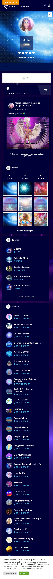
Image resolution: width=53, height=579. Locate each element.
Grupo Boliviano (21, 427)
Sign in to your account (17, 93)
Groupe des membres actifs (27, 464)
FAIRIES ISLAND (21, 315)
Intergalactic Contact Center (28, 343)
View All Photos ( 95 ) (25, 231)
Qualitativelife (21, 529)
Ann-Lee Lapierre (22, 267)
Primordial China (21, 361)
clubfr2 (17, 248)
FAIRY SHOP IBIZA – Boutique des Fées (27, 519)
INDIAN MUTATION (23, 324)
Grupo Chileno (20, 418)
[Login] (49, 5)
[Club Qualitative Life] (16, 5)
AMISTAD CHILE (21, 547)
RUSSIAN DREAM (21, 352)
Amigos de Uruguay (23, 500)
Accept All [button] (23, 573)
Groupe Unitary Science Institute (25, 380)
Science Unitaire (21, 333)
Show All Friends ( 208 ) (25, 297)
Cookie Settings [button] (10, 573)
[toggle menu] (5, 67)
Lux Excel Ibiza (20, 491)
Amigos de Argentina (25, 105)
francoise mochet (22, 276)
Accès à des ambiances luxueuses (25, 390)
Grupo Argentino (22, 436)
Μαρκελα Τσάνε (22, 285)
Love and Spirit (21, 473)
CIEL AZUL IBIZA (21, 399)
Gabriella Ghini (21, 258)
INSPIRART (19, 482)
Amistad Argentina (23, 510)
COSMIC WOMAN (22, 370)
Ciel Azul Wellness (22, 454)
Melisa (18, 103)
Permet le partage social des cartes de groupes (28, 155)
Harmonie (18, 409)
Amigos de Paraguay (23, 538)
